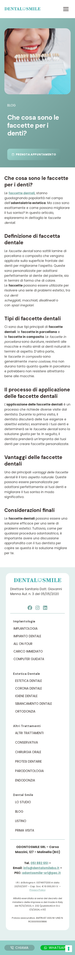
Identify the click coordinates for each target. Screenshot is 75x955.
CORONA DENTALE (28, 688)
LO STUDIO (23, 802)
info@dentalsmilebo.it (41, 868)
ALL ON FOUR (22, 644)
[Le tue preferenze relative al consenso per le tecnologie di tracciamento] (68, 948)
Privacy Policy (37, 890)
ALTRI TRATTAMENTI (29, 733)
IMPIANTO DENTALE (27, 636)
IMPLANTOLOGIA (25, 628)
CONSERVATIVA (26, 742)
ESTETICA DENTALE (28, 681)
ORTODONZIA (25, 711)
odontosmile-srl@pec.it (41, 873)
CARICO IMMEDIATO (28, 651)
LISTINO (20, 821)
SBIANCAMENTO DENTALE (33, 703)
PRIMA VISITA (24, 830)
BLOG (19, 811)
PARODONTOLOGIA (29, 771)
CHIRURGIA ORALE (28, 752)
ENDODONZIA (25, 780)
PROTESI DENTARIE (28, 761)
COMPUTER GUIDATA (28, 659)
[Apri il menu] (66, 9)
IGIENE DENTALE (26, 696)
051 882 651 (39, 863)
